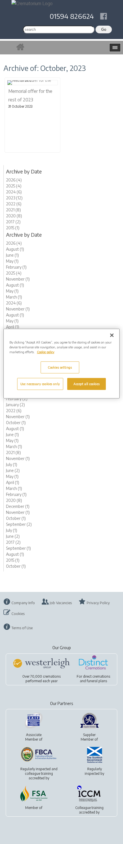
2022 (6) (13, 203)
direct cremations (96, 676)
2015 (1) (12, 227)
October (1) (16, 422)
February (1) (16, 267)
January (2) (15, 404)
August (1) (15, 249)
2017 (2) (13, 221)
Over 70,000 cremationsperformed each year (41, 678)
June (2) (13, 470)
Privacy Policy (98, 602)
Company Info (23, 602)
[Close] (112, 335)
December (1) (17, 506)
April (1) (12, 326)
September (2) (19, 524)
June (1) (12, 255)
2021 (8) (13, 209)
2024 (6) (14, 191)
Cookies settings (60, 367)
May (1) (12, 261)
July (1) (11, 464)
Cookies (18, 613)
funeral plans (97, 681)
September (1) (18, 548)
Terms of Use (22, 628)
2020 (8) (14, 215)
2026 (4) (14, 179)
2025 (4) (13, 185)
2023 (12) (14, 197)
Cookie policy (45, 352)
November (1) (18, 279)
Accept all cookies (87, 384)
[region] (61, 363)
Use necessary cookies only (40, 384)
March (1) (14, 297)
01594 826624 (72, 16)
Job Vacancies (61, 602)
